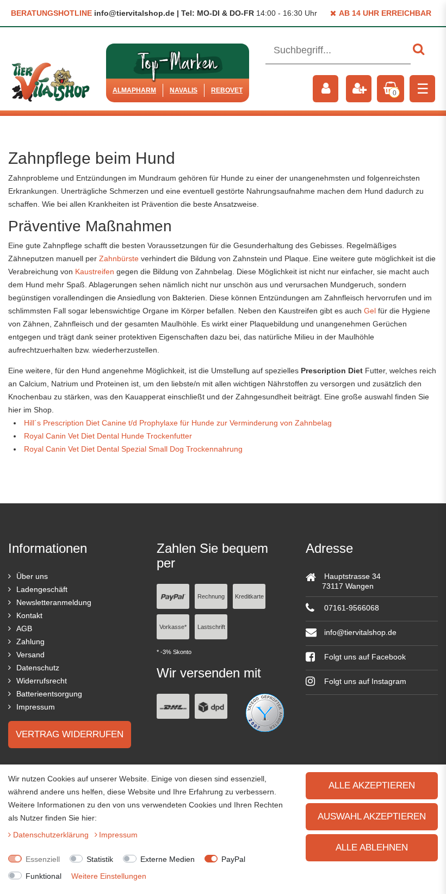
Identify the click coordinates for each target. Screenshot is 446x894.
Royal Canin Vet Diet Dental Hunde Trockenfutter (108, 435)
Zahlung (30, 641)
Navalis (183, 90)
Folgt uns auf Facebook (364, 656)
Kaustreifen (94, 271)
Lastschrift (211, 627)
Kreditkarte (249, 596)
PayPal (233, 859)
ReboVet (227, 90)
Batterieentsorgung (49, 693)
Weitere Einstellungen (108, 876)
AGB (24, 628)
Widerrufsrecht (41, 680)
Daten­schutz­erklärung (52, 834)
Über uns (32, 576)
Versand (30, 654)
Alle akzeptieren (372, 785)
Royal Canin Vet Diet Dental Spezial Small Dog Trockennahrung (133, 449)
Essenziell (43, 859)
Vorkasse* (173, 627)
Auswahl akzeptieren (372, 816)
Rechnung (211, 596)
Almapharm (134, 90)
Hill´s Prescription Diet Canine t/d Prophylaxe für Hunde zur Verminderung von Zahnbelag (178, 422)
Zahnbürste (119, 258)
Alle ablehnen (372, 847)
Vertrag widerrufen (69, 734)
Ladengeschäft (41, 589)
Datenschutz (37, 667)
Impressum (35, 706)
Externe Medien (167, 859)
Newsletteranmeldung (53, 602)
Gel (370, 310)
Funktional (43, 876)
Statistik (99, 859)
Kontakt (29, 615)
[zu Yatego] (265, 712)
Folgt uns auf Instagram (364, 681)
